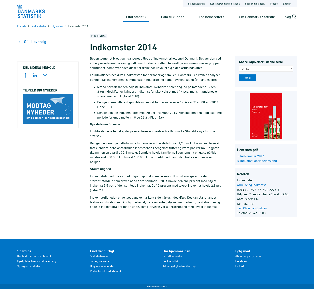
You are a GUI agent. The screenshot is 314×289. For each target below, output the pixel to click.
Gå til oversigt (36, 41)
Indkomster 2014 (252, 156)
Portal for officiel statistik (106, 271)
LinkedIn (240, 266)
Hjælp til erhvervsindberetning (36, 261)
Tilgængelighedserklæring (179, 266)
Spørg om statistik (255, 3)
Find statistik (136, 17)
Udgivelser (57, 26)
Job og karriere (99, 261)
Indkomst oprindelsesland (258, 161)
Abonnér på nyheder (248, 256)
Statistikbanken (196, 3)
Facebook (241, 261)
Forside (21, 26)
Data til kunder (172, 17)
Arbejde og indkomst (251, 185)
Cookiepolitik (170, 261)
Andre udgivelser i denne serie (261, 62)
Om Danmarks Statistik (257, 17)
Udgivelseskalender (102, 266)
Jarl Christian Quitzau (252, 208)
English (287, 3)
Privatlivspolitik (172, 256)
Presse (274, 3)
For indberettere (211, 17)
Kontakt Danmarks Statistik (225, 3)
